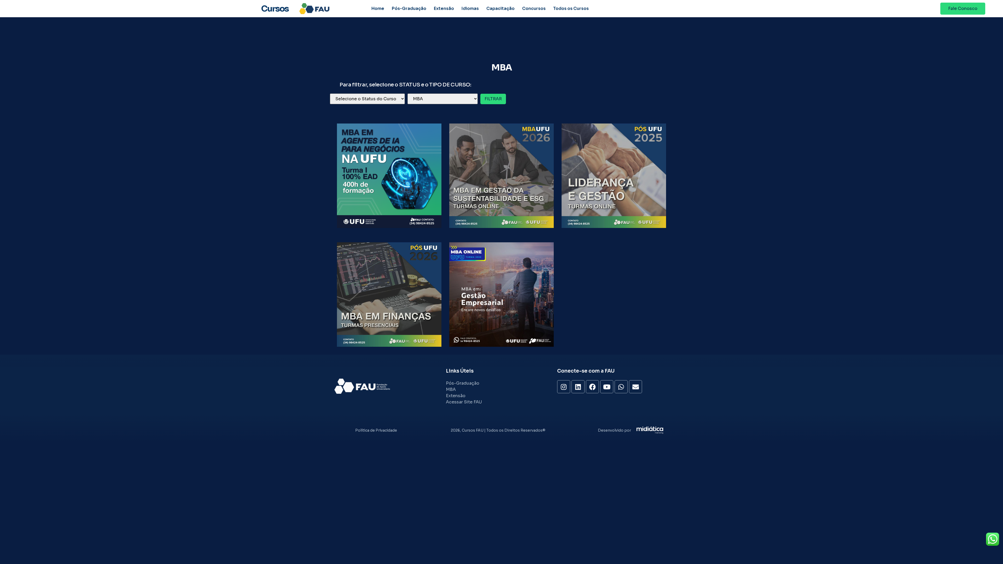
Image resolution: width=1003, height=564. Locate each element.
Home (377, 8)
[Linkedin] (578, 386)
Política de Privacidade (376, 430)
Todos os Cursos (571, 8)
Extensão (444, 8)
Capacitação (500, 8)
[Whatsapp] (621, 386)
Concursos (534, 8)
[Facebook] (592, 386)
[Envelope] (635, 386)
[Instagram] (563, 386)
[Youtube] (606, 386)
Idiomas (470, 8)
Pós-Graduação (409, 8)
